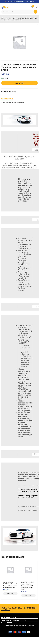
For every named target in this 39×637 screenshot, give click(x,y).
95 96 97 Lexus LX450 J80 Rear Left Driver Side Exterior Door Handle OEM (10, 584)
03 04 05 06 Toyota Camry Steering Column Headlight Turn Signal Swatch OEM (27, 585)
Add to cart (20, 83)
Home (3, 18)
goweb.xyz (17, 625)
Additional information (12, 103)
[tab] (7, 99)
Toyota (9, 18)
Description (7, 99)
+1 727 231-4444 (6, 622)
